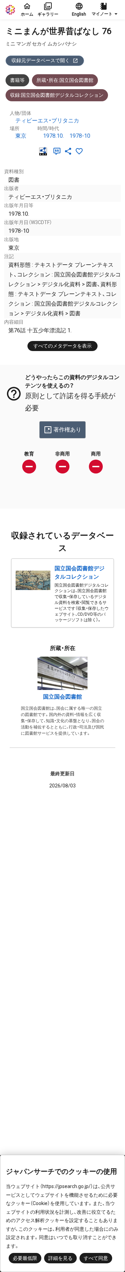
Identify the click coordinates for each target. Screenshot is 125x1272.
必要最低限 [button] (25, 1258)
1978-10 (79, 136)
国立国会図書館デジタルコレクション (80, 572)
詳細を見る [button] (60, 1258)
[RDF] (44, 151)
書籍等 (17, 80)
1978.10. (53, 136)
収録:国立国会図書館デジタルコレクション (56, 95)
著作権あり (67, 429)
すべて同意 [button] (96, 1258)
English (79, 14)
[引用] (58, 151)
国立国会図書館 (62, 696)
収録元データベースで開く (40, 60)
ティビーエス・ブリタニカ (47, 120)
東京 (20, 136)
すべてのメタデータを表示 (62, 346)
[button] (105, 9)
